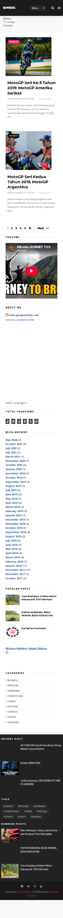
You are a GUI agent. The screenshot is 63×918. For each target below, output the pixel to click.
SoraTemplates (23, 891)
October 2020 (14, 465)
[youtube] (41, 886)
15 (30, 228)
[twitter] (28, 886)
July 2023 (11, 448)
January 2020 (14, 469)
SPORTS (13, 42)
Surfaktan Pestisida (33, 628)
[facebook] (22, 886)
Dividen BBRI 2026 (30, 763)
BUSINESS (13, 680)
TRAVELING (13, 722)
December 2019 (15, 473)
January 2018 (14, 565)
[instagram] (35, 886)
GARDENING (14, 690)
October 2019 (14, 477)
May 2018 (11, 549)
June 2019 (12, 494)
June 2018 (12, 544)
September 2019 (16, 482)
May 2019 (11, 498)
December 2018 (15, 519)
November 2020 (15, 461)
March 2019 (13, 507)
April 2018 (12, 553)
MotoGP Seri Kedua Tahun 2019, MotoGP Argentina (27, 182)
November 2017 (15, 574)
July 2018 (11, 540)
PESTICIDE (13, 706)
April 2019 (12, 502)
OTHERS (12, 701)
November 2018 (15, 523)
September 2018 (16, 532)
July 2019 (11, 490)
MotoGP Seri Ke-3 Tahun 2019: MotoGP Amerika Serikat (31, 88)
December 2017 (15, 570)
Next (41, 228)
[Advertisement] (31, 364)
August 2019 (13, 486)
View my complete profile (20, 319)
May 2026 (11, 440)
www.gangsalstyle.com (24, 315)
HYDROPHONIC (15, 696)
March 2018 (13, 557)
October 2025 (14, 444)
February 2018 (14, 561)
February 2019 (14, 511)
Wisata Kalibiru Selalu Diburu (26, 648)
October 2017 (14, 578)
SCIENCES (13, 711)
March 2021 (13, 456)
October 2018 (14, 528)
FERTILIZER (13, 685)
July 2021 (11, 452)
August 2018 (13, 536)
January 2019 (14, 515)
